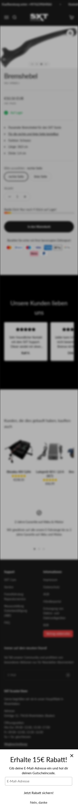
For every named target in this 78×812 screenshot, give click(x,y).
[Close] (72, 756)
